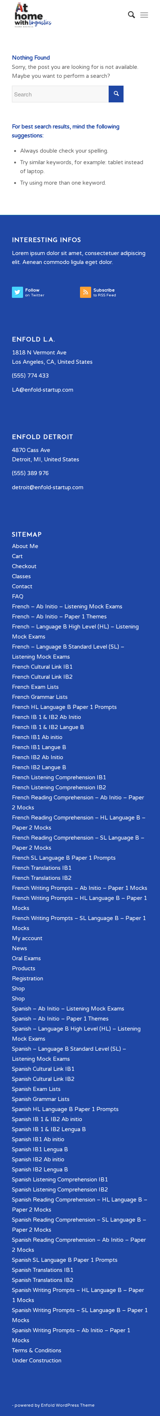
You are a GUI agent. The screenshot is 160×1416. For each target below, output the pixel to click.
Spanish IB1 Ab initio (38, 1139)
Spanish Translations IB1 (42, 1270)
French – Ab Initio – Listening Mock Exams (67, 606)
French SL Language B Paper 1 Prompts (64, 858)
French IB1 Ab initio (37, 737)
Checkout (24, 566)
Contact (22, 586)
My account (27, 938)
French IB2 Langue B (39, 767)
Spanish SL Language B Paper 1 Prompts (65, 1260)
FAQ (17, 596)
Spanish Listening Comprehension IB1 (60, 1179)
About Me (25, 546)
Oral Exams (26, 958)
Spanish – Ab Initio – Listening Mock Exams (68, 1008)
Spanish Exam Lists (36, 1089)
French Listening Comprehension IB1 (59, 777)
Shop (18, 988)
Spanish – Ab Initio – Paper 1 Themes (60, 1018)
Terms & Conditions (36, 1350)
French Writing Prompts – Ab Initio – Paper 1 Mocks (79, 888)
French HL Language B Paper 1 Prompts (64, 707)
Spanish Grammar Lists (41, 1099)
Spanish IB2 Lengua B (40, 1169)
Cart (17, 556)
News (19, 948)
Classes (21, 576)
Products (23, 968)
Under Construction (36, 1360)
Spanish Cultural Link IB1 (43, 1069)
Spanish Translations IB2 (42, 1280)
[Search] (128, 15)
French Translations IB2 (41, 878)
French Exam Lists (35, 687)
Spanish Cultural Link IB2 (43, 1079)
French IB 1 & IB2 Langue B (48, 727)
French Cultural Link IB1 (42, 667)
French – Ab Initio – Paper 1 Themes (59, 616)
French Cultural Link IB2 (42, 677)
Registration (27, 978)
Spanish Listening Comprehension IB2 (60, 1189)
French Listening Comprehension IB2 (59, 787)
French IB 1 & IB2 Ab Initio (46, 717)
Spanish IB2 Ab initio (38, 1159)
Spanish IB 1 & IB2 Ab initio (47, 1119)
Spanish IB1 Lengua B (40, 1149)
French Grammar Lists (40, 697)
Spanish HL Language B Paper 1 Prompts (65, 1109)
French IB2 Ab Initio (37, 757)
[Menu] (144, 15)
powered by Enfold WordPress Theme (55, 1405)
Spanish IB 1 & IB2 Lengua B (49, 1129)
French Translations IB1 (41, 868)
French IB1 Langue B (39, 747)
